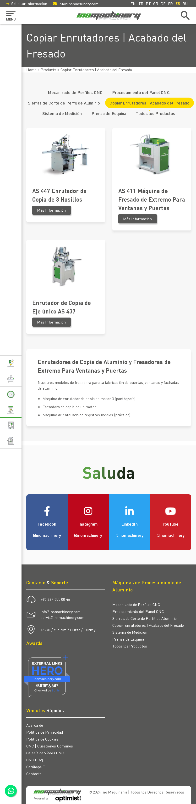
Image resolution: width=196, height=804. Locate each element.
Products (48, 69)
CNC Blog (34, 759)
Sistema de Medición (62, 113)
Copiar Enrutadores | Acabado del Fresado (149, 102)
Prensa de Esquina (109, 113)
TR (140, 3)
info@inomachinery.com (78, 3)
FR (170, 3)
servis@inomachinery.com (62, 617)
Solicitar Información (29, 3)
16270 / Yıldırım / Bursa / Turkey (68, 629)
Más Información (51, 210)
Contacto (34, 773)
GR (155, 3)
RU (185, 3)
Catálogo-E (35, 766)
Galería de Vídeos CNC (45, 752)
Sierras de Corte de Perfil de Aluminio (64, 102)
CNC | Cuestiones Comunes (49, 745)
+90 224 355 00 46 (55, 599)
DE (163, 3)
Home (31, 69)
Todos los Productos (155, 113)
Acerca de (34, 725)
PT (148, 3)
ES (177, 3)
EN (133, 3)
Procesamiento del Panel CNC (141, 92)
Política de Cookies (42, 738)
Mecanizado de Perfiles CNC (75, 92)
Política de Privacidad (44, 732)
